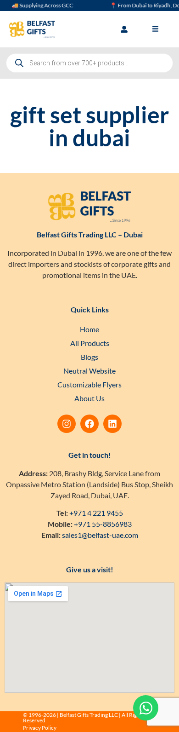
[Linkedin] (112, 424)
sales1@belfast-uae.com (100, 534)
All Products (89, 343)
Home (89, 329)
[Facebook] (89, 424)
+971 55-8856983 (103, 523)
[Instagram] (66, 424)
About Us (89, 398)
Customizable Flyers (89, 384)
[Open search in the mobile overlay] (89, 63)
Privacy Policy (39, 727)
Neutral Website (89, 370)
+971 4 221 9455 (96, 512)
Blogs (89, 356)
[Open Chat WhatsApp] (145, 707)
